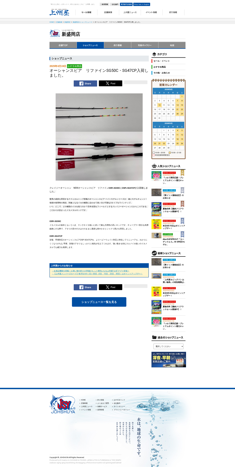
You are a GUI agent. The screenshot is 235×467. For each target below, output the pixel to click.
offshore (89, 463)
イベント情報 (86, 410)
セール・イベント (162, 61)
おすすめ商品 (160, 67)
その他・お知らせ (162, 73)
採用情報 (100, 410)
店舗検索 (84, 403)
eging (59, 463)
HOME (83, 400)
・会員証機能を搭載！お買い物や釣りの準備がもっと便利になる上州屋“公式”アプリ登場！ (90, 271)
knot (95, 463)
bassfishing (70, 463)
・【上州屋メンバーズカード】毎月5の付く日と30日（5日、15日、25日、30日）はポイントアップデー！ (97, 274)
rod (103, 463)
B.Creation (64, 460)
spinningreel (110, 463)
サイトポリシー (119, 406)
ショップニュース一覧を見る (99, 302)
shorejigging (80, 463)
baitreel (118, 463)
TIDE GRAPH (116, 460)
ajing (63, 463)
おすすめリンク (119, 400)
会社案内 (117, 403)
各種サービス (102, 406)
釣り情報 (100, 400)
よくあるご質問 (103, 403)
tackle (99, 463)
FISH (96, 460)
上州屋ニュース (86, 406)
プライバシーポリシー (122, 410)
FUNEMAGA (104, 460)
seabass (53, 463)
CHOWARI (74, 460)
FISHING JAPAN (86, 460)
